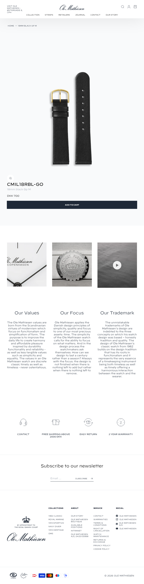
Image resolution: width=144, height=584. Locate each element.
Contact (95, 15)
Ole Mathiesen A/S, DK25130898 (79, 535)
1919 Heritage (56, 530)
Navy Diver (54, 526)
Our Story (112, 15)
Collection (33, 15)
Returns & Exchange (99, 541)
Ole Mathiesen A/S (127, 524)
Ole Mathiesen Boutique (79, 520)
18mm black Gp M (27, 26)
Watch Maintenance (101, 535)
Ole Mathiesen (127, 516)
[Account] (129, 6)
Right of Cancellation (101, 529)
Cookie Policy (101, 549)
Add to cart (72, 205)
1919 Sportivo (56, 523)
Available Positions (76, 526)
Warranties (100, 519)
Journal (80, 15)
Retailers (64, 15)
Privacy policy (101, 545)
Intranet (76, 531)
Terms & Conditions (100, 524)
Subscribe (81, 478)
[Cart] (135, 6)
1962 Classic (55, 516)
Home (11, 26)
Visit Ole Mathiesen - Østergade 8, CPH (14, 9)
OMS (50, 533)
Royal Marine (56, 519)
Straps (49, 15)
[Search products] (122, 6)
